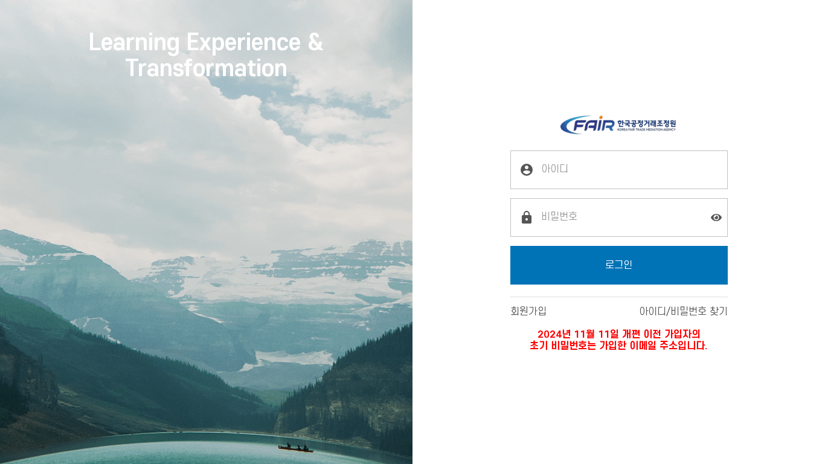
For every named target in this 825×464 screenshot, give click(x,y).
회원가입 (528, 311)
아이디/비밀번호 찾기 (683, 311)
